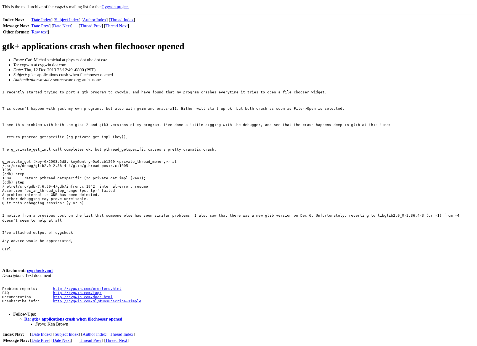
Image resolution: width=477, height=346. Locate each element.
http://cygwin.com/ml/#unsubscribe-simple (97, 301)
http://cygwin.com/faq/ (77, 293)
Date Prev (40, 25)
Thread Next (116, 25)
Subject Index (67, 19)
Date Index (41, 19)
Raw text (39, 32)
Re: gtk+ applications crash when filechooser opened (73, 319)
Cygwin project (115, 6)
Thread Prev (91, 25)
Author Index (94, 19)
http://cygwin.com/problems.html (87, 289)
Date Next (62, 25)
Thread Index (122, 19)
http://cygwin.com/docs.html (83, 297)
